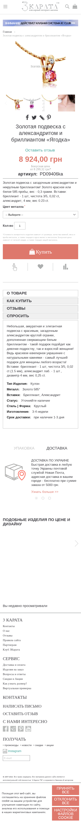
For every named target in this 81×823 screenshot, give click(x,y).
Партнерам (10, 644)
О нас (6, 630)
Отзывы (7, 635)
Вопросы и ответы (14, 674)
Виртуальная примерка (17, 688)
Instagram (14, 751)
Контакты (9, 626)
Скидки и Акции (13, 678)
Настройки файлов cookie (65, 814)
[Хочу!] (40, 267)
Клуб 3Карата (11, 649)
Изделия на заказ (13, 669)
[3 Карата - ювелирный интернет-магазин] (40, 7)
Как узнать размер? (15, 683)
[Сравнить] (65, 267)
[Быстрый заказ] (15, 267)
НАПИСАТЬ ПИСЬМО (22, 706)
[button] (32, 103)
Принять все (65, 790)
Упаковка (24, 448)
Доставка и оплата (14, 664)
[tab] (40, 293)
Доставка (57, 448)
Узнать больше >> (44, 492)
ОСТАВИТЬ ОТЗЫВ (20, 713)
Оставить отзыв (40, 150)
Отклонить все (65, 801)
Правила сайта (12, 640)
